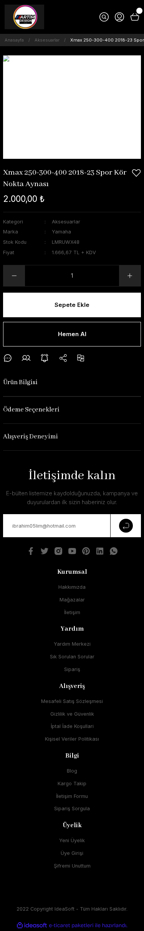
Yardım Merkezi (72, 644)
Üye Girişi (72, 853)
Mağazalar (72, 600)
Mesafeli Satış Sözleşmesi (72, 701)
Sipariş (72, 669)
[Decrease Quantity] (14, 275)
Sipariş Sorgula (72, 808)
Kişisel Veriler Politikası (72, 739)
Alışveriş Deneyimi (30, 437)
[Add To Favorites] (136, 173)
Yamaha (61, 232)
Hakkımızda (72, 587)
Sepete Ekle (72, 304)
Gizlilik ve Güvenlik (72, 714)
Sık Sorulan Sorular (72, 657)
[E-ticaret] (71, 925)
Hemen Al (72, 334)
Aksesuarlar (66, 222)
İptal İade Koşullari (72, 726)
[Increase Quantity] (130, 275)
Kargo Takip (72, 783)
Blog (72, 771)
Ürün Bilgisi (20, 382)
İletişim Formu (72, 796)
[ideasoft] (32, 925)
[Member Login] (119, 17)
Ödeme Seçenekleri (31, 410)
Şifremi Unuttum (72, 866)
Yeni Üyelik (72, 840)
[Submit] (125, 525)
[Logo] (24, 17)
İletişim (72, 612)
